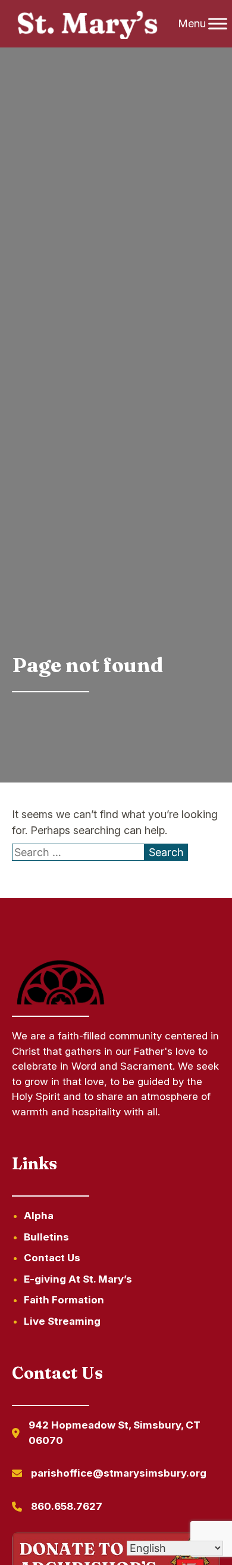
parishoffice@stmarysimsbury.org (118, 1473)
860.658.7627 (66, 1506)
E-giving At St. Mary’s (78, 1279)
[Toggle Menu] (217, 23)
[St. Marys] (87, 24)
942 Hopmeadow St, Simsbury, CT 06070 (114, 1432)
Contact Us (52, 1258)
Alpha (39, 1216)
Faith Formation (64, 1300)
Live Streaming (62, 1321)
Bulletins (46, 1237)
